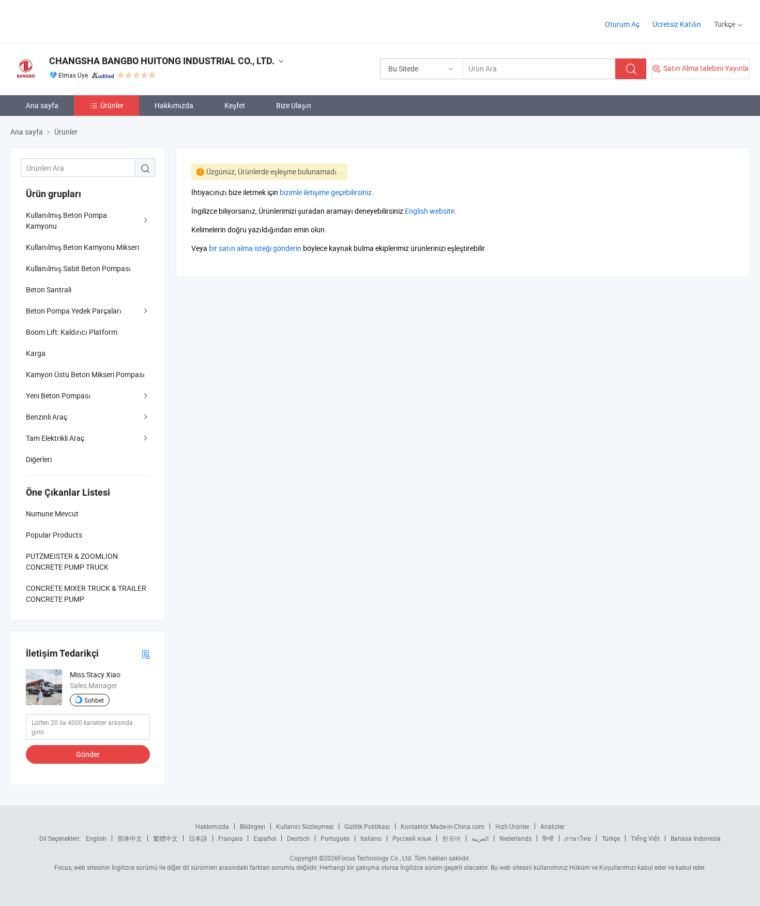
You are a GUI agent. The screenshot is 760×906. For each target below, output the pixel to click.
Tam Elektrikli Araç (55, 438)
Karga (35, 353)
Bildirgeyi (252, 826)
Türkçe (611, 838)
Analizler (552, 826)
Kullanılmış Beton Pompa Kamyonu (66, 220)
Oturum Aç (622, 24)
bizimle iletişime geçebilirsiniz (326, 192)
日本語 (198, 838)
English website (429, 211)
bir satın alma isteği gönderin (255, 248)
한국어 (451, 838)
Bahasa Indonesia (696, 838)
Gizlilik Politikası (367, 826)
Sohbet (94, 700)
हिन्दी (548, 838)
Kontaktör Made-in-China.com (442, 826)
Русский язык (411, 838)
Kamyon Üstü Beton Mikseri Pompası (85, 374)
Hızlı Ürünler (512, 826)
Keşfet (234, 105)
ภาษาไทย (578, 838)
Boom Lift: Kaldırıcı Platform (71, 332)
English (96, 838)
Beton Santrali (48, 289)
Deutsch (298, 838)
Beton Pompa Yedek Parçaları (73, 311)
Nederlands (515, 838)
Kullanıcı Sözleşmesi (304, 826)
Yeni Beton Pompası (58, 395)
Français (230, 838)
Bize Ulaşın (293, 105)
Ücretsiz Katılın (676, 24)
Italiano (371, 838)
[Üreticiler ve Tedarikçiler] (76, 20)
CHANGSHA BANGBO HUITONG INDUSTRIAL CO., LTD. (162, 60)
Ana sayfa (42, 105)
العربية (480, 838)
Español (264, 838)
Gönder (88, 754)
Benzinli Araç (46, 417)
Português (335, 838)
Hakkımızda (174, 105)
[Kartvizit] (146, 654)
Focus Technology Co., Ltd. (375, 858)
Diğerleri (39, 459)
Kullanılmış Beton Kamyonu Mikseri (82, 247)
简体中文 (129, 838)
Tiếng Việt (645, 838)
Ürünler (112, 105)
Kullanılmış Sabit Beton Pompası (78, 268)
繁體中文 (165, 838)
